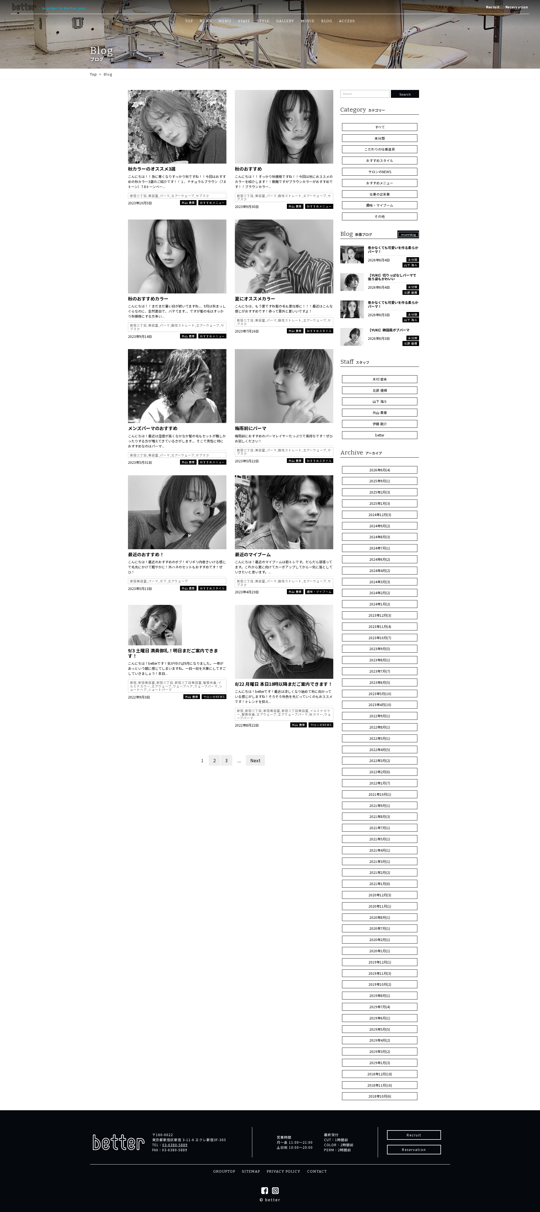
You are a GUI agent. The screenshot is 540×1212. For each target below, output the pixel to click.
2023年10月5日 (140, 202)
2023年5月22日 (247, 460)
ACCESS (347, 21)
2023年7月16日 (247, 331)
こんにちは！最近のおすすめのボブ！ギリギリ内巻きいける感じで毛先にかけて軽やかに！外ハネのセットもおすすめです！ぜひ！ (177, 566)
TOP (189, 21)
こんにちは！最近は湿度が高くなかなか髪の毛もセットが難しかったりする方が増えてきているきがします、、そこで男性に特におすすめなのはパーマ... (177, 440)
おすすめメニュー (212, 202)
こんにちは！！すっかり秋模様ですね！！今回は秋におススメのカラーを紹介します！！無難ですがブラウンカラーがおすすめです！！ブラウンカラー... (284, 181)
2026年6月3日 (379, 314)
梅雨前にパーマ (250, 428)
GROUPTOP (224, 1171)
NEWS (206, 21)
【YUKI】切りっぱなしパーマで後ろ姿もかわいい (392, 277)
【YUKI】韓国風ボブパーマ (389, 329)
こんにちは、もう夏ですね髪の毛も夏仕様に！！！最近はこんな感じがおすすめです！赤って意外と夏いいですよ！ (284, 308)
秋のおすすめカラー (148, 298)
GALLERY (285, 21)
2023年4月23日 (247, 591)
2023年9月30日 (247, 206)
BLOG (326, 21)
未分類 (412, 259)
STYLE (263, 21)
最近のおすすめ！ (146, 554)
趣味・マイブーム (319, 591)
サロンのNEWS (214, 697)
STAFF (244, 21)
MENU (225, 21)
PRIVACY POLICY (283, 1171)
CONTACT (317, 1171)
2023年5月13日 (140, 588)
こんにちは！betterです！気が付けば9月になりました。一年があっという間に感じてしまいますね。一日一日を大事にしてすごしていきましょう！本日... (177, 668)
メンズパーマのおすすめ (152, 428)
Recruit (493, 6)
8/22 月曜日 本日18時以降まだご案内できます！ (283, 683)
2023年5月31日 (140, 462)
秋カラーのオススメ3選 (152, 168)
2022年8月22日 (247, 725)
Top (93, 74)
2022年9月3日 (139, 697)
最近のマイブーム (253, 554)
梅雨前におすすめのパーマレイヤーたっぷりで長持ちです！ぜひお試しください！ (284, 438)
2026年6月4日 (379, 259)
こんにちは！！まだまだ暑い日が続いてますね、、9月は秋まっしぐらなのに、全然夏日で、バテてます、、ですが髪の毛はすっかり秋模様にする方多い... (177, 311)
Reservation (516, 6)
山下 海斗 (410, 265)
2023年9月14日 (140, 336)
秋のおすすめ (248, 168)
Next (255, 760)
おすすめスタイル (319, 331)
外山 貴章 (188, 202)
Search (405, 94)
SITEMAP (251, 1171)
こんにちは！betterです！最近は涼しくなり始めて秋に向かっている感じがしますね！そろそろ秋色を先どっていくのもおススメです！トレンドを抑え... (283, 696)
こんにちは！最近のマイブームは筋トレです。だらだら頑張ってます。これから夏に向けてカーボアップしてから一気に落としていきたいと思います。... (283, 566)
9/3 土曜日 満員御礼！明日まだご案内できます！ (173, 653)
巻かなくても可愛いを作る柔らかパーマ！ (393, 249)
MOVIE (307, 21)
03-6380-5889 (175, 1144)
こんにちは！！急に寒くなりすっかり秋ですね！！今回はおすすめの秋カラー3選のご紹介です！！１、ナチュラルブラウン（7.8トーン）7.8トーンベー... (177, 181)
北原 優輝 (410, 292)
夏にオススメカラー (255, 298)
